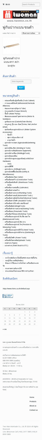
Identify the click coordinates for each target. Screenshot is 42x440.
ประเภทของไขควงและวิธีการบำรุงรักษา (19, 271)
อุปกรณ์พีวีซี (9, 166)
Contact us (34, 410)
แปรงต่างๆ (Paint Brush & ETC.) (16, 245)
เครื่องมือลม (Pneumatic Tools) (16, 211)
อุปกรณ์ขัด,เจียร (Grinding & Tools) (17, 148)
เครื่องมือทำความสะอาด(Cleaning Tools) (19, 208)
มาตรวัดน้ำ (11, 140)
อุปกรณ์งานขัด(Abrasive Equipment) (18, 150)
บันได (9, 185)
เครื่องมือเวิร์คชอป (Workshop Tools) (18, 214)
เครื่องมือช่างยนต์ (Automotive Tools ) (19, 195)
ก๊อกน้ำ (9, 135)
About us (33, 406)
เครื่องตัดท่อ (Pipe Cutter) (14, 177)
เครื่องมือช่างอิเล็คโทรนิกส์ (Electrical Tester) (21, 198)
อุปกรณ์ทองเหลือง (11, 156)
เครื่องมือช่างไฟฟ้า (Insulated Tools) (18, 201)
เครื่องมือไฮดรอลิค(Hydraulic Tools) (18, 240)
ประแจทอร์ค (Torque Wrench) (16, 111)
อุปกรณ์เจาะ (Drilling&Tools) (15, 169)
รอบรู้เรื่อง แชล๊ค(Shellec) (14, 260)
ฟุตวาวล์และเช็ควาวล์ (15, 137)
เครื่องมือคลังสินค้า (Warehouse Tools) (19, 182)
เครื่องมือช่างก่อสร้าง (12, 190)
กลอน (9, 164)
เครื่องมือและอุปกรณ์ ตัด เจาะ (15, 222)
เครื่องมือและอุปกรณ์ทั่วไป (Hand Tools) (19, 230)
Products (33, 401)
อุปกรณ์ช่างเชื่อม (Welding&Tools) (17, 153)
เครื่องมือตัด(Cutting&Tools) (15, 206)
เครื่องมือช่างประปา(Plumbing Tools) (18, 193)
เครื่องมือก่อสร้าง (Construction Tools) (19, 179)
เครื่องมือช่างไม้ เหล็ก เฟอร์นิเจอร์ (16, 203)
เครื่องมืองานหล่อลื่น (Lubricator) (16, 187)
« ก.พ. (5, 329)
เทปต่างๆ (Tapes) (11, 243)
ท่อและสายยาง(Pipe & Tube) (15, 108)
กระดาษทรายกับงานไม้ (13, 268)
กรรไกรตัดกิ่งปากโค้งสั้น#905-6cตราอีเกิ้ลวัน (21, 258)
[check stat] (8, 296)
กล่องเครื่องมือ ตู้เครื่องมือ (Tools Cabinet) (20, 100)
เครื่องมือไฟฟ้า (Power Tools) (15, 237)
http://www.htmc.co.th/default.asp (16, 288)
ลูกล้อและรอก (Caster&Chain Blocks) (18, 121)
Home (32, 397)
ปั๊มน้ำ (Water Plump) (12, 114)
